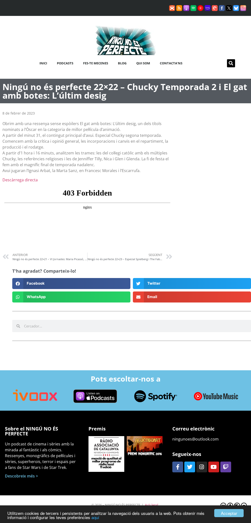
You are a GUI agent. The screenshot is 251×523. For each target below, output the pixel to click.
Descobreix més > (21, 476)
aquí (95, 517)
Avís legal (151, 505)
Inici (43, 63)
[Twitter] (189, 467)
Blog (122, 63)
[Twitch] (225, 467)
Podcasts (65, 63)
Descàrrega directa (20, 180)
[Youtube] (213, 467)
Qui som (143, 63)
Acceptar (229, 513)
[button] (231, 63)
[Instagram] (201, 467)
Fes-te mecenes (95, 63)
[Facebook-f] (177, 467)
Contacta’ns (171, 63)
